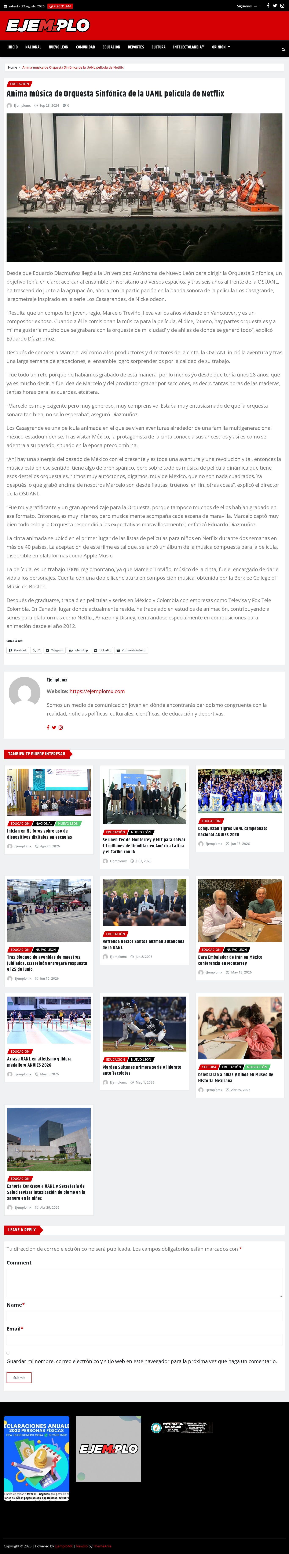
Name (16, 1304)
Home (12, 67)
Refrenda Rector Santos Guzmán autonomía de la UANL (144, 944)
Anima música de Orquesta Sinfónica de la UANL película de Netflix (73, 67)
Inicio (13, 47)
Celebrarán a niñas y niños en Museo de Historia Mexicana (235, 1078)
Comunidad (85, 47)
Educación (111, 47)
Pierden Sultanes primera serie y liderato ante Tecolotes (142, 1070)
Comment (19, 1262)
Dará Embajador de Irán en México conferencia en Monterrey (230, 960)
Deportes (136, 47)
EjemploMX (64, 1546)
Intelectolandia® (189, 47)
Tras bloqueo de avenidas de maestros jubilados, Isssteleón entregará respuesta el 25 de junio (47, 963)
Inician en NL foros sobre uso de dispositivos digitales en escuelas (39, 834)
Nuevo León (59, 47)
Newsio (82, 1546)
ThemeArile (102, 1546)
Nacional (33, 47)
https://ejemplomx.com (97, 691)
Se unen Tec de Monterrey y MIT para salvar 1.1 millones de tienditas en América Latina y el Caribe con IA (144, 846)
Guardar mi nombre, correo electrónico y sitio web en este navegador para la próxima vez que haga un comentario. (142, 1361)
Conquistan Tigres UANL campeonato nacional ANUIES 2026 (233, 831)
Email (15, 1328)
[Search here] (283, 49)
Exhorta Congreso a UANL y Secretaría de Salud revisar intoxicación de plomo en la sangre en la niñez (46, 1192)
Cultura (159, 47)
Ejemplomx (22, 105)
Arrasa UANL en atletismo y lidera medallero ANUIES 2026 (39, 1062)
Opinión (219, 47)
